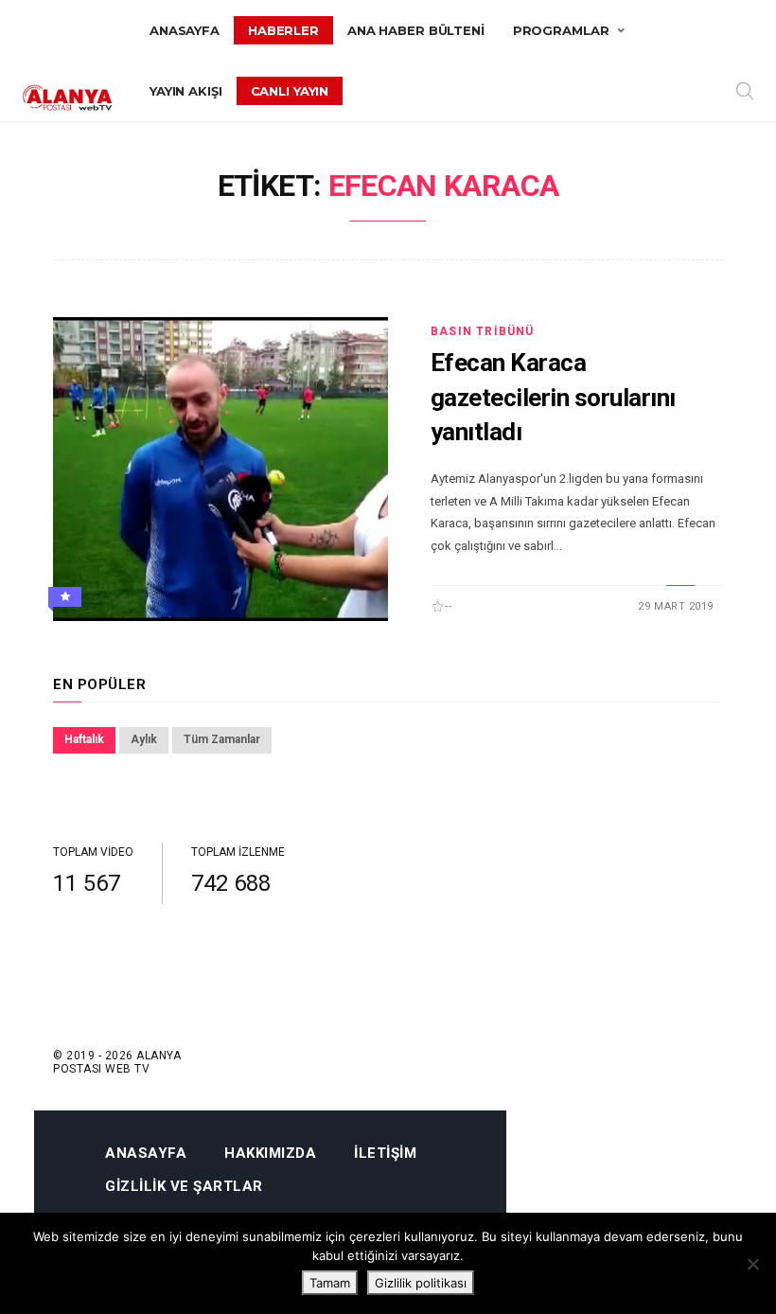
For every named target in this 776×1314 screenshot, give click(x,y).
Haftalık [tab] (84, 739)
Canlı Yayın (290, 90)
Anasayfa (185, 30)
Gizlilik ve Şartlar (184, 1187)
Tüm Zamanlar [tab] (222, 739)
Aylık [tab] (144, 739)
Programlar (561, 30)
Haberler (283, 30)
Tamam (329, 1282)
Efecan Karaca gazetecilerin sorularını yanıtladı (553, 397)
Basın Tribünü (483, 331)
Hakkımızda (270, 1153)
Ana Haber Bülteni (416, 30)
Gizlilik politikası (421, 1282)
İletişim (385, 1153)
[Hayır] (752, 1263)
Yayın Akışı (186, 90)
